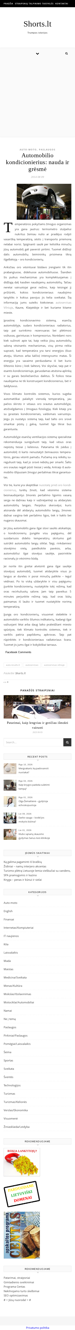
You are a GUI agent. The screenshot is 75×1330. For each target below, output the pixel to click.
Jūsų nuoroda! (17, 1300)
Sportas (8, 1060)
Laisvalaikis (11, 952)
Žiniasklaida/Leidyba (16, 1127)
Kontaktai (61, 3)
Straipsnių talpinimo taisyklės (34, 3)
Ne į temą (10, 1019)
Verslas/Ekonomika (16, 1110)
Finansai (9, 919)
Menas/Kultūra (13, 985)
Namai (8, 1010)
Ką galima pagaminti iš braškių (23, 862)
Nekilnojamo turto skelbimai (21, 1291)
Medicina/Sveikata (15, 977)
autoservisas (31, 664)
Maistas (8, 969)
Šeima (7, 1052)
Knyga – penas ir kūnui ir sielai (23, 879)
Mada (7, 961)
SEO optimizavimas (16, 1295)
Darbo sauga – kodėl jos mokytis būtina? (31, 819)
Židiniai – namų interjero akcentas (25, 866)
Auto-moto (28, 149)
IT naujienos (11, 936)
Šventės (8, 1077)
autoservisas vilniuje (54, 664)
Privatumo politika (37, 1327)
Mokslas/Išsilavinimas (17, 994)
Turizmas (9, 1093)
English (8, 911)
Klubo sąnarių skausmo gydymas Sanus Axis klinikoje (34, 836)
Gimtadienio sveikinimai (19, 1282)
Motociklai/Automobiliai (19, 1002)
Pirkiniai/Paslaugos (15, 1035)
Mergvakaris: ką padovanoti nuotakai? (34, 770)
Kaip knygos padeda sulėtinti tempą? (34, 786)
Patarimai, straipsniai (17, 1277)
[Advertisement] (37, 98)
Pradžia (8, 3)
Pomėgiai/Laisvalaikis (17, 1044)
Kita (6, 944)
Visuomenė (11, 1118)
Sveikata (9, 1068)
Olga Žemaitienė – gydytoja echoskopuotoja (33, 803)
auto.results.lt (13, 664)
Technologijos (12, 1085)
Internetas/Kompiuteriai (18, 927)
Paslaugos (47, 149)
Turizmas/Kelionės (15, 1102)
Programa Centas (14, 1286)
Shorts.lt (37, 24)
